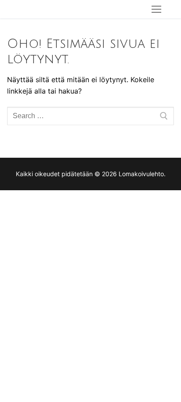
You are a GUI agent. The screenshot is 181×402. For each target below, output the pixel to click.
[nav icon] (156, 9)
